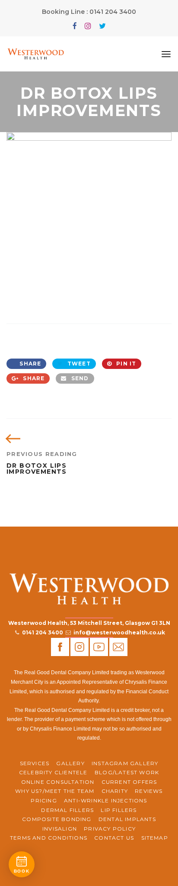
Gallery (70, 763)
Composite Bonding (56, 819)
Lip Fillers (119, 810)
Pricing (44, 800)
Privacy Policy (110, 828)
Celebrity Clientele (53, 772)
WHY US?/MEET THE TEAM (54, 791)
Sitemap (154, 837)
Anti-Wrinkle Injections (105, 800)
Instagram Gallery (125, 763)
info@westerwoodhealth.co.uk (119, 632)
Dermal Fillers (67, 810)
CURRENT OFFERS (129, 782)
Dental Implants (127, 819)
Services (35, 763)
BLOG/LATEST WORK (127, 772)
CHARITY (115, 791)
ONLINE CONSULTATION (58, 782)
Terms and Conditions (48, 837)
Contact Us (114, 837)
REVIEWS (148, 791)
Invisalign (59, 828)
